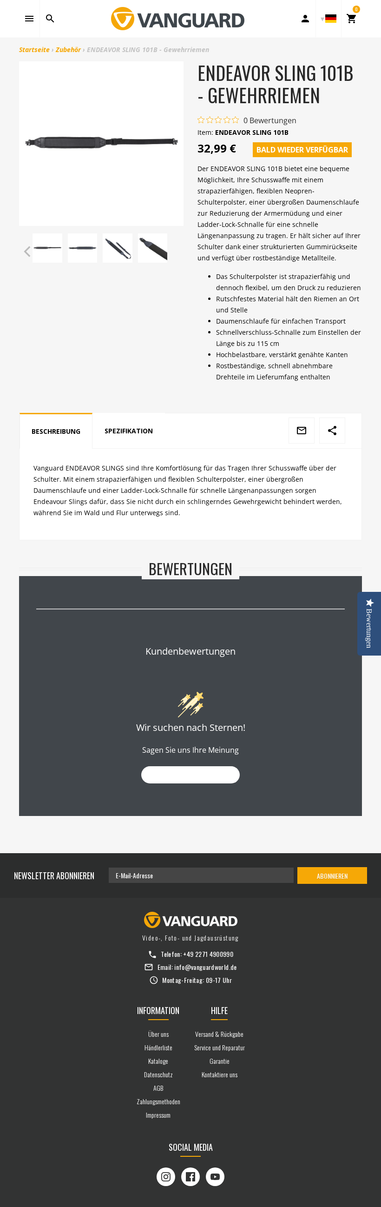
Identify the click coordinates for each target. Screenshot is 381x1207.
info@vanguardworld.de (205, 967)
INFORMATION (158, 1010)
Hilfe (219, 1010)
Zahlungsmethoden (158, 1101)
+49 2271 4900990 (208, 954)
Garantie (220, 1061)
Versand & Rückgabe (219, 1034)
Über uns (158, 1034)
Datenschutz (158, 1074)
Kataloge (158, 1061)
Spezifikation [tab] (129, 430)
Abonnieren (332, 876)
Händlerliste (158, 1047)
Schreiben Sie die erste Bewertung (190, 774)
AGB (158, 1088)
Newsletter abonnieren (54, 875)
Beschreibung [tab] (56, 431)
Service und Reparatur (219, 1047)
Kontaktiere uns (219, 1074)
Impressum (158, 1115)
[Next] (174, 251)
